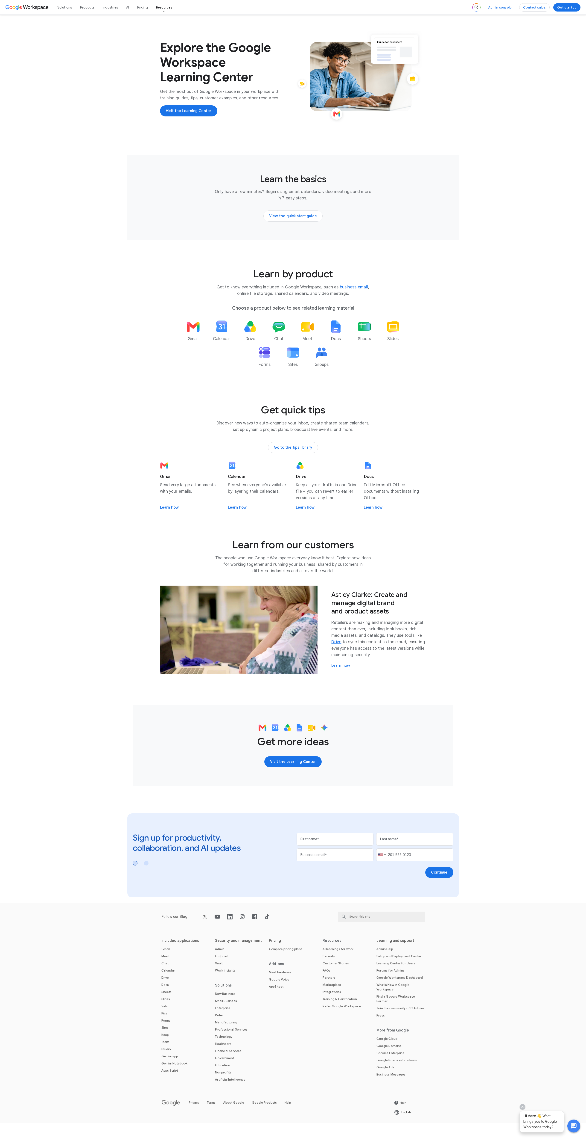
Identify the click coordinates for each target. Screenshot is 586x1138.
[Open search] (476, 7)
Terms (211, 1103)
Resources (164, 7)
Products (87, 7)
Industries (110, 7)
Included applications (180, 940)
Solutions (64, 7)
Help (288, 1103)
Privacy (194, 1103)
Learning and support (395, 940)
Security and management (238, 940)
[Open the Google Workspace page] (28, 7)
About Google (233, 1103)
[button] (573, 1126)
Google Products (264, 1103)
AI (127, 7)
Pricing (142, 7)
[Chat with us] (573, 1126)
